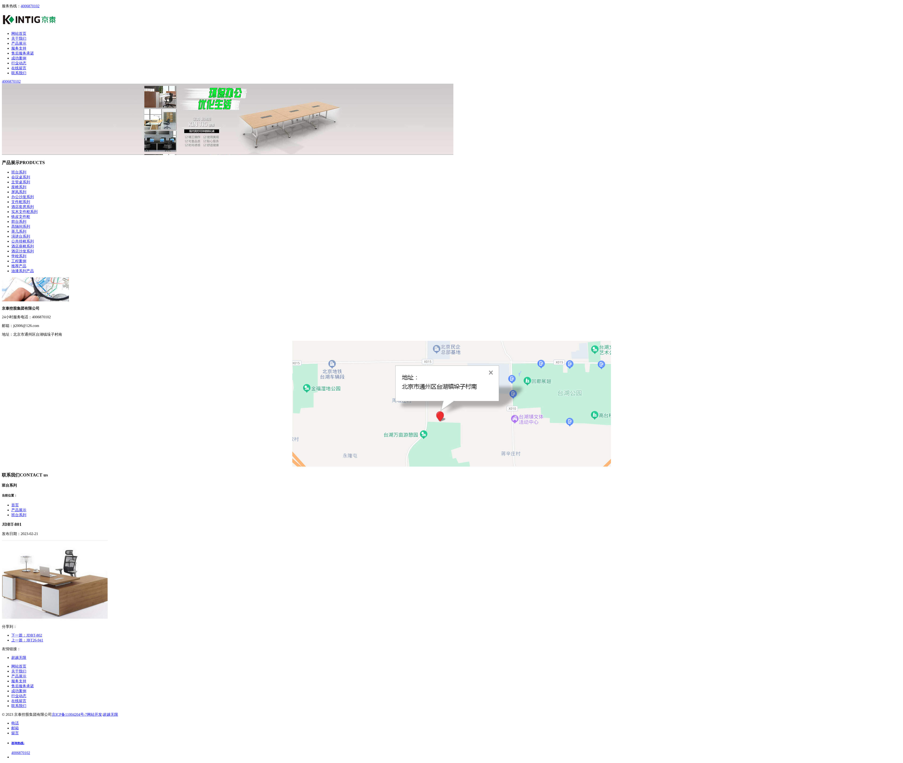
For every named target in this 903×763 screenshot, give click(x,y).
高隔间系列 (20, 226)
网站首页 (18, 666)
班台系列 (18, 172)
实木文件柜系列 (24, 212)
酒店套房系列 (22, 207)
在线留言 (18, 701)
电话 (15, 723)
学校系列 (18, 256)
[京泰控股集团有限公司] (29, 25)
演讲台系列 (20, 236)
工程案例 (18, 261)
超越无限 (110, 714)
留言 (15, 733)
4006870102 (30, 6)
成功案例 (18, 691)
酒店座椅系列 (22, 246)
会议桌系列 (20, 177)
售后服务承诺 (22, 686)
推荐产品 (18, 266)
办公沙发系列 (22, 197)
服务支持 (18, 681)
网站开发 (94, 714)
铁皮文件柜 (20, 217)
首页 (15, 505)
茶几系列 (18, 231)
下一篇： (26, 635)
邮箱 (15, 728)
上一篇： (27, 640)
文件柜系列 (20, 202)
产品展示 (18, 510)
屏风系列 (18, 192)
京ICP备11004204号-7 (69, 714)
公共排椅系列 (22, 241)
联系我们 (18, 706)
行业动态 (18, 696)
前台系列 (18, 222)
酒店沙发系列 (22, 251)
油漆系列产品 (22, 271)
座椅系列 (18, 187)
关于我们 (18, 671)
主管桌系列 (20, 182)
